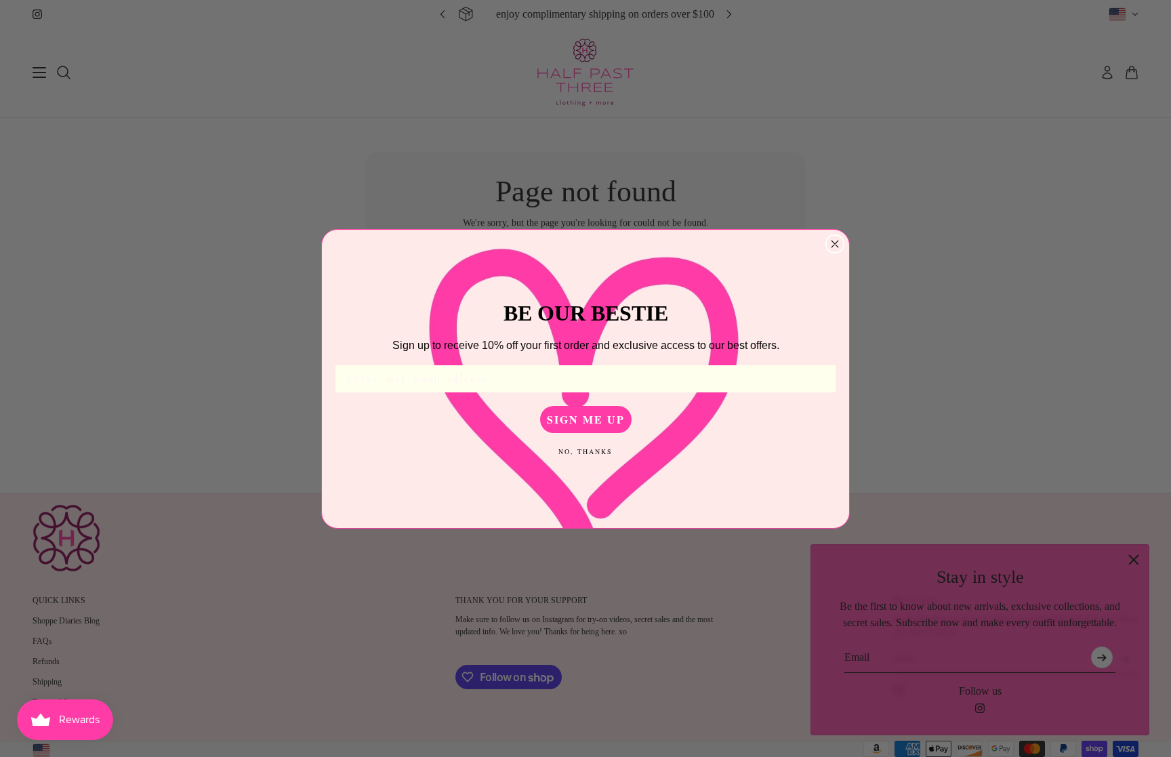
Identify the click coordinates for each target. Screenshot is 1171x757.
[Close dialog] (835, 244)
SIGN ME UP (586, 419)
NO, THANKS (585, 451)
